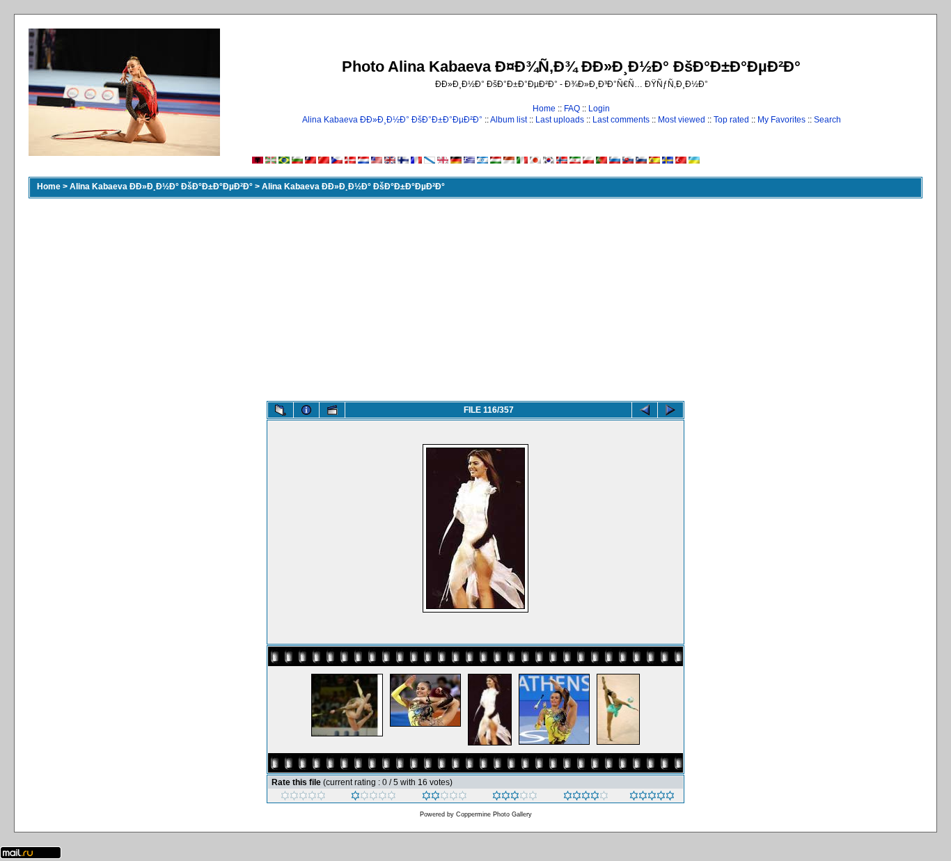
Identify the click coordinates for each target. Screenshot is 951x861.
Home (544, 108)
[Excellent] (585, 798)
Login (599, 108)
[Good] (514, 798)
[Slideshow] (332, 410)
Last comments (621, 120)
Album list (508, 120)
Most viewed (681, 120)
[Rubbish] (303, 798)
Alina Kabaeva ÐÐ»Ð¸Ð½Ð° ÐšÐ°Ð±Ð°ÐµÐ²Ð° (392, 120)
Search (827, 120)
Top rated (731, 120)
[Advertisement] (475, 296)
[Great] (652, 798)
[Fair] (444, 798)
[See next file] (670, 410)
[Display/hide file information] (306, 410)
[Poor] (373, 798)
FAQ (572, 108)
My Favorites (781, 120)
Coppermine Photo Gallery (494, 814)
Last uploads (559, 120)
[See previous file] (644, 410)
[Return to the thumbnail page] (280, 410)
